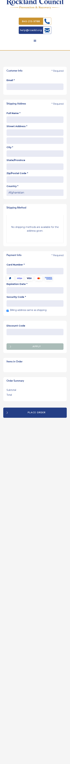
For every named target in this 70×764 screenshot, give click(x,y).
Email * (11, 80)
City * (10, 147)
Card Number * (16, 264)
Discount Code (16, 325)
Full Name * (13, 113)
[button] (35, 40)
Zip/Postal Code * (17, 173)
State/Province (16, 160)
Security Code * (16, 297)
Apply (37, 346)
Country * (12, 186)
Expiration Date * (17, 284)
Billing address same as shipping (28, 310)
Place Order (37, 412)
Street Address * (17, 126)
